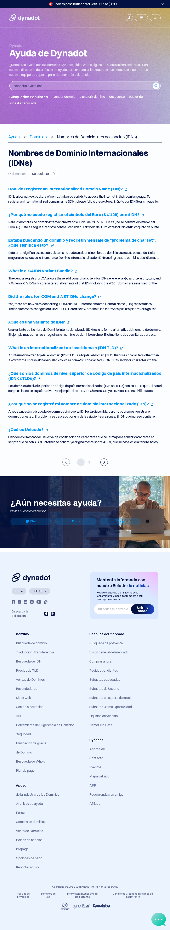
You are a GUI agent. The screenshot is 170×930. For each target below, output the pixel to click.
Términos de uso (48, 895)
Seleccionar (40, 174)
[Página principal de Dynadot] (24, 17)
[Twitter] (32, 602)
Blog (121, 521)
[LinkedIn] (25, 602)
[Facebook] (13, 602)
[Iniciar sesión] (129, 17)
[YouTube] (38, 602)
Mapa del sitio (99, 776)
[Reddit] (45, 602)
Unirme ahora (142, 609)
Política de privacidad (23, 895)
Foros (76, 521)
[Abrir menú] (155, 17)
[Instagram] (19, 602)
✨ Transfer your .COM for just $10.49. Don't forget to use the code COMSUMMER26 (83, 4)
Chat (33, 521)
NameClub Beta (100, 725)
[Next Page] (104, 462)
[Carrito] (141, 17)
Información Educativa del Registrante (82, 895)
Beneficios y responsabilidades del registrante (133, 895)
